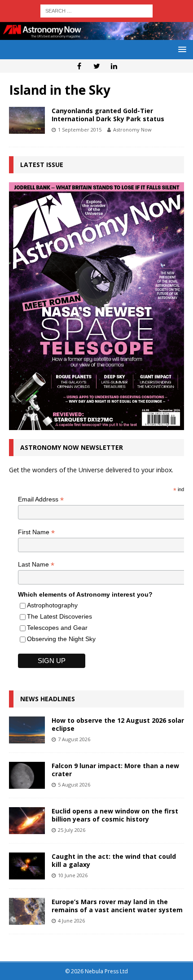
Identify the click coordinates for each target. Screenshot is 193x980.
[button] (181, 49)
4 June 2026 (71, 920)
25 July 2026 (71, 829)
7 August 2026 (74, 739)
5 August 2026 (74, 784)
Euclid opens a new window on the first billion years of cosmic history (115, 815)
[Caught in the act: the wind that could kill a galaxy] (27, 866)
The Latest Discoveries (59, 616)
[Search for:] (96, 10)
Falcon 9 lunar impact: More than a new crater (115, 769)
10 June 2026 (73, 875)
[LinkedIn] (114, 66)
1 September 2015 (79, 129)
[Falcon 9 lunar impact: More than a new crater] (27, 775)
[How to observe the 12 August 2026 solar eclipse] (27, 729)
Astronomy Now (132, 129)
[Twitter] (97, 66)
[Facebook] (79, 66)
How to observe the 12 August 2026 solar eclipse (118, 724)
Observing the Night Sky (61, 638)
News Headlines (47, 698)
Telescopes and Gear (57, 627)
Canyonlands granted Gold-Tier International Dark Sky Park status (108, 114)
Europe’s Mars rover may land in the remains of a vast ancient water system (117, 905)
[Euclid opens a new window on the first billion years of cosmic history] (27, 820)
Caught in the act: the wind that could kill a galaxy (114, 860)
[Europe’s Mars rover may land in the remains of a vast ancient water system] (27, 911)
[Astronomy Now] (96, 34)
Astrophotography (52, 605)
